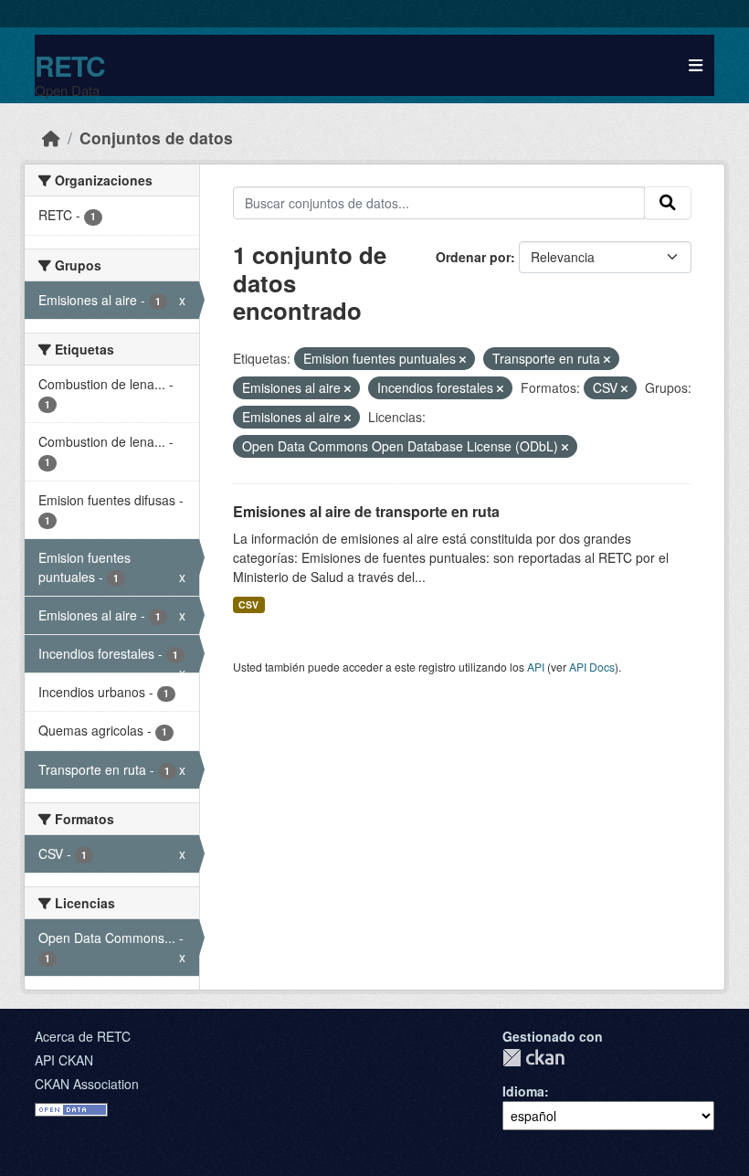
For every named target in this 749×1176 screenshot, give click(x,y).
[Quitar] (462, 359)
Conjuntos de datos (156, 137)
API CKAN (64, 1060)
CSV (248, 604)
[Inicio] (51, 137)
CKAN (533, 1057)
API (535, 666)
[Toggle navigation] (695, 65)
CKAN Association (87, 1084)
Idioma (523, 1091)
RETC (70, 65)
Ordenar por (473, 257)
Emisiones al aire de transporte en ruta (366, 511)
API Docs (592, 666)
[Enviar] (667, 202)
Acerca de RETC (83, 1036)
